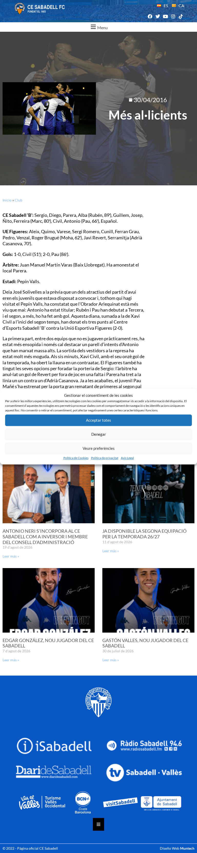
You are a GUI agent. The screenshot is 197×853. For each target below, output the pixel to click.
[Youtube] (165, 16)
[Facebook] (150, 16)
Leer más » (11, 556)
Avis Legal (127, 458)
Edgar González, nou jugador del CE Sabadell (48, 643)
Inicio (7, 200)
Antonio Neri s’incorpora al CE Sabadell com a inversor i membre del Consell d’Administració (45, 536)
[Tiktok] (181, 16)
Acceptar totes (98, 420)
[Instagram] (173, 16)
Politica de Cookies (75, 458)
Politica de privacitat (104, 458)
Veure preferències (99, 448)
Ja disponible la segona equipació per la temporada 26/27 (144, 533)
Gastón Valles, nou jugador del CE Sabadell (145, 643)
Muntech (187, 848)
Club (18, 200)
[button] (98, 27)
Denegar (98, 434)
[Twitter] (157, 16)
